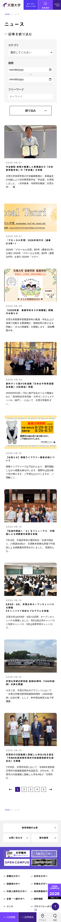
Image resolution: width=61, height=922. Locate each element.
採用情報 (38, 899)
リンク (10, 906)
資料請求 (45, 8)
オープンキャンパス (31, 5)
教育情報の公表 (30, 828)
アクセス (42, 920)
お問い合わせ (15, 838)
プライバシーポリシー (45, 906)
